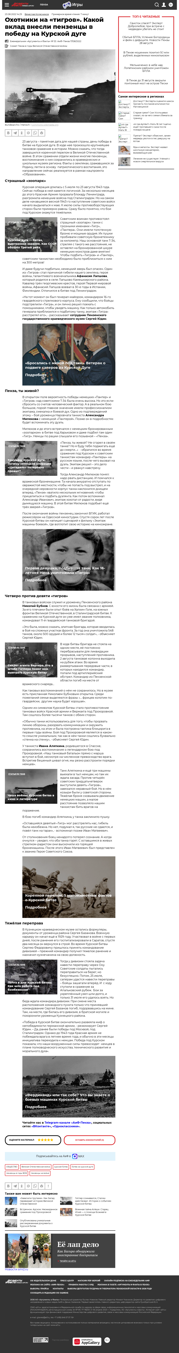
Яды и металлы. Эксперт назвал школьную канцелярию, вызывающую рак (150, 150)
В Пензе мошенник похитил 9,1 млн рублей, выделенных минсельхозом (146, 54)
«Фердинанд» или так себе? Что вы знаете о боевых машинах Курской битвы (67, 1097)
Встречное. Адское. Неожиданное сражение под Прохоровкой (38, 1210)
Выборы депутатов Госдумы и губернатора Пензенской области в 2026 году (109, 1289)
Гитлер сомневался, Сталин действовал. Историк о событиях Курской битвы (93, 1201)
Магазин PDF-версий (89, 1281)
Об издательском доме (43, 1281)
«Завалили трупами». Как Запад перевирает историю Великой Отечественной (37, 1201)
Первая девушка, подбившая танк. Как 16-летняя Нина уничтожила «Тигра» (65, 570)
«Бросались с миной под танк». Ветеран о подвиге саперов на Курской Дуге (65, 365)
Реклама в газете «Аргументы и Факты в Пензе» (124, 1285)
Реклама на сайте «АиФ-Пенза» (47, 1285)
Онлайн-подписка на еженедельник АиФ (127, 1281)
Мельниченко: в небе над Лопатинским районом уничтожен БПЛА (146, 68)
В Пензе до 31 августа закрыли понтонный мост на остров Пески (146, 82)
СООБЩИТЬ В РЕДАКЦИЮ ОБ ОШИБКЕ (49, 1293)
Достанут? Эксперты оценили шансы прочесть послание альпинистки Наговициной (153, 104)
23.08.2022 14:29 (13, 14)
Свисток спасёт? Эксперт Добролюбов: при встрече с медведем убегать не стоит (146, 26)
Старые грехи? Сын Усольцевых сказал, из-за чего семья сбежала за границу (152, 115)
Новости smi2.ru (16, 1269)
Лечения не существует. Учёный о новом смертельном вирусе (151, 160)
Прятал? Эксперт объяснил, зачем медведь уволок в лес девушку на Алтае (151, 138)
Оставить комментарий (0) (89, 1140)
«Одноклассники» (66, 1126)
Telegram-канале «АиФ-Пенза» (68, 1122)
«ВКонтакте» (41, 1126)
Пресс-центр (67, 1281)
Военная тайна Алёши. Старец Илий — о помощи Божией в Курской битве (91, 1212)
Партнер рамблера (60, 1340)
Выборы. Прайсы (39, 1289)
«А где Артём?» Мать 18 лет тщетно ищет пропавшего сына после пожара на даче (152, 127)
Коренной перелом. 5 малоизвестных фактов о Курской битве (68, 897)
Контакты (58, 1289)
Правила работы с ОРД (81, 1285)
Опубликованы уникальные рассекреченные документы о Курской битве (36, 1223)
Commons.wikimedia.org (44, 125)
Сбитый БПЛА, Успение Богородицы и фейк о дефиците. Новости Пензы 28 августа (146, 40)
